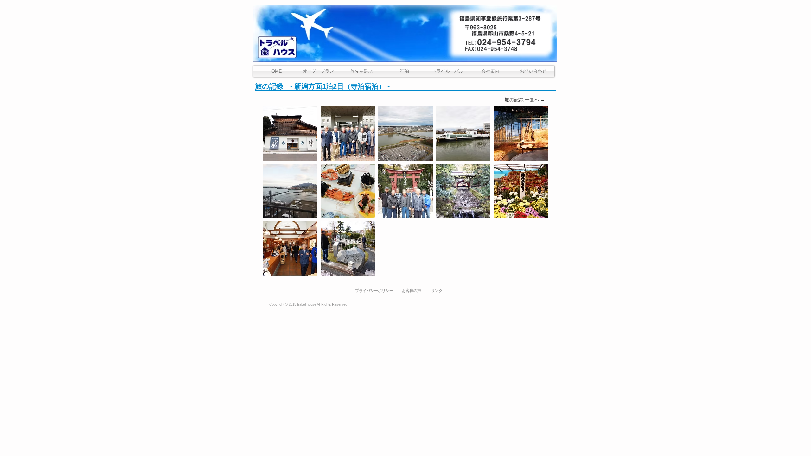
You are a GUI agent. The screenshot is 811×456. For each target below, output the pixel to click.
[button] (290, 133)
